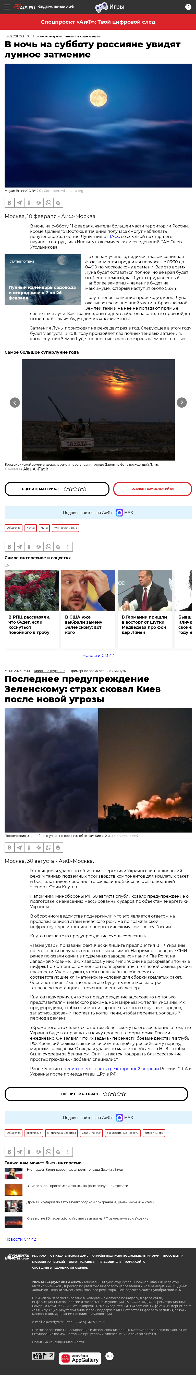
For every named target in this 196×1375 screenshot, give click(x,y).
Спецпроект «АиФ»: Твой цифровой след (98, 22)
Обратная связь (81, 1262)
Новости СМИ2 (98, 655)
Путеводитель (110, 1262)
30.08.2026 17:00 (17, 671)
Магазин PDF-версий (48, 1262)
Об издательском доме (69, 1255)
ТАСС (114, 236)
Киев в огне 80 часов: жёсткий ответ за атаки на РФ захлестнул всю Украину (87, 1218)
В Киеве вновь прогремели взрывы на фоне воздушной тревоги (77, 1186)
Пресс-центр (172, 1255)
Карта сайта (135, 1262)
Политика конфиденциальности (58, 1342)
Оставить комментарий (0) (153, 489)
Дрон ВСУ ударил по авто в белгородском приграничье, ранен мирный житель (90, 1202)
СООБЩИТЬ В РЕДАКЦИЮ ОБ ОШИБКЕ (60, 1267)
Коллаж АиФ (129, 836)
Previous (14, 403)
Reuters (14, 469)
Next (181, 403)
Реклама (39, 1255)
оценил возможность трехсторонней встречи (110, 1068)
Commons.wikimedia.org (63, 191)
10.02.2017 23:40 (17, 36)
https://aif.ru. (148, 1334)
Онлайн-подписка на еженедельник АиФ (125, 1255)
